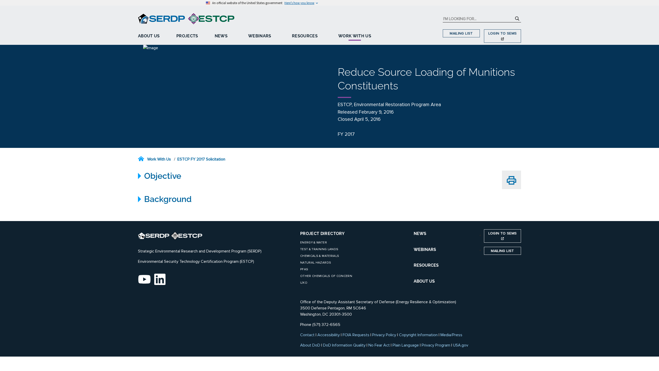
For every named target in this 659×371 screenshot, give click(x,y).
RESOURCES (426, 265)
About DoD (310, 345)
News (221, 35)
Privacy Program (436, 345)
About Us (149, 35)
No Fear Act (379, 345)
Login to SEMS (502, 33)
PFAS (304, 269)
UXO (303, 283)
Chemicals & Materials (319, 256)
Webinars (259, 35)
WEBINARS (425, 249)
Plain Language (406, 345)
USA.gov (460, 345)
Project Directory (322, 233)
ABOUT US (424, 281)
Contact (307, 335)
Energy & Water (313, 242)
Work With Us (354, 35)
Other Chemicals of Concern (326, 276)
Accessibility (328, 335)
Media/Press (451, 335)
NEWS (420, 233)
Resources (305, 35)
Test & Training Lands (319, 249)
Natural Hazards (315, 263)
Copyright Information (418, 335)
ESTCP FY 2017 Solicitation (201, 159)
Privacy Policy (384, 335)
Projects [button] (187, 35)
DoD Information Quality (344, 345)
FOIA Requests (356, 335)
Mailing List (461, 33)
